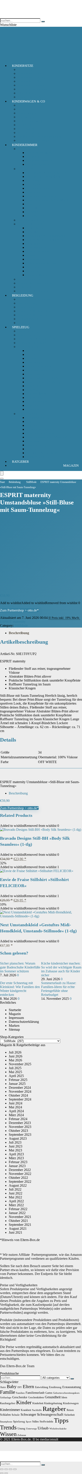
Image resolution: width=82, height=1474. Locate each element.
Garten (48, 1392)
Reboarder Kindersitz (32, 89)
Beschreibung (19, 633)
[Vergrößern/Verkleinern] (1, 1469)
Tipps (61, 1420)
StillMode (31, 482)
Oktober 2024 (18, 1095)
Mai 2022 (15, 1197)
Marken (14, 1025)
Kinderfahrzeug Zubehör (43, 378)
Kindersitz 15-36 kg (31, 77)
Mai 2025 (15, 1072)
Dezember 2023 (20, 1123)
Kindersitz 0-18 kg (30, 73)
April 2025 (16, 1076)
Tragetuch (24, 125)
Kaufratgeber (7, 1403)
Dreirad (31, 354)
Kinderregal (34, 204)
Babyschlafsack (28, 149)
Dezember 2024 (20, 1087)
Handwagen (34, 362)
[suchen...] (43, 21)
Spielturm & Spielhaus (41, 453)
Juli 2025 (15, 1068)
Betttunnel (33, 243)
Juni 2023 (15, 1146)
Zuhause (21, 1435)
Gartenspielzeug (37, 417)
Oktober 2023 (18, 1130)
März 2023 (16, 1158)
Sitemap (14, 1029)
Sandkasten (34, 441)
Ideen (64, 1397)
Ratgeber (20, 461)
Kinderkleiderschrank (41, 196)
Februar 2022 (18, 1209)
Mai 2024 (15, 1107)
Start (2, 482)
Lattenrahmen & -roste (41, 263)
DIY (19, 1387)
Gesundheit (53, 1397)
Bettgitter (32, 232)
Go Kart (32, 358)
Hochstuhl (33, 184)
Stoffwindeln (46, 1421)
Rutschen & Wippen (40, 433)
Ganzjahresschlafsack (41, 152)
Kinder (23, 1402)
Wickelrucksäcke (57, 1428)
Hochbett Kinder (37, 188)
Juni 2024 (15, 1103)
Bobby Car (34, 350)
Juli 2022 (15, 1189)
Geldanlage (5, 1397)
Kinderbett (33, 192)
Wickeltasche (26, 129)
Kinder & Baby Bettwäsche (45, 239)
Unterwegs (31, 1428)
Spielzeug (20, 327)
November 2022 (20, 1174)
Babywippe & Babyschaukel (46, 172)
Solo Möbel (25, 169)
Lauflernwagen (36, 401)
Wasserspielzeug (37, 457)
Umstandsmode (28, 319)
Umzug (21, 1428)
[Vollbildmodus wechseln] (6, 1469)
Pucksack (32, 156)
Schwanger (28, 1414)
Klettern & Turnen (39, 429)
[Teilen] (10, 1469)
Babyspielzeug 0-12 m (33, 331)
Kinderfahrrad (36, 374)
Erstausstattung (71, 1387)
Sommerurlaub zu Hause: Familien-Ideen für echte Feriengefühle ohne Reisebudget (58, 989)
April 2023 (16, 1154)
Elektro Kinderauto (39, 366)
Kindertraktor (35, 397)
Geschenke (19, 1397)
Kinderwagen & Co (28, 101)
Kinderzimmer (24, 145)
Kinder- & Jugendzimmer (35, 283)
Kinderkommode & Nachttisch (47, 200)
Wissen (8, 1434)
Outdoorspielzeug (29, 413)
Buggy (22, 109)
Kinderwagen (26, 113)
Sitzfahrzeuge (35, 409)
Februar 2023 (18, 1162)
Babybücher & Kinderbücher (37, 339)
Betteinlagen (35, 228)
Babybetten (34, 180)
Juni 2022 (15, 1193)
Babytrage (24, 105)
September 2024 (20, 1099)
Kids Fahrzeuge (28, 346)
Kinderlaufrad (35, 390)
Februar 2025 (18, 1080)
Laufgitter (33, 208)
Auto (3, 1387)
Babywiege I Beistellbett (43, 176)
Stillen (35, 1421)
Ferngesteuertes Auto (40, 370)
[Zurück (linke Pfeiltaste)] (1, 1473)
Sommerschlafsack (39, 160)
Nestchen (32, 267)
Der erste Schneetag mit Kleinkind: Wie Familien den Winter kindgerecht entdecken (20, 989)
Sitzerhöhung (26, 93)
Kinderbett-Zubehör (31, 224)
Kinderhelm (34, 386)
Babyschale (25, 69)
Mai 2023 (15, 1150)
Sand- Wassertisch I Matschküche (49, 437)
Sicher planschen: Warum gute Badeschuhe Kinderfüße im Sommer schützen (20, 967)
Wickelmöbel (35, 216)
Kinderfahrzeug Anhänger (44, 382)
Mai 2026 (15, 1060)
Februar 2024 (18, 1119)
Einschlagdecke (37, 247)
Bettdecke (33, 271)
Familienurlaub (35, 1392)
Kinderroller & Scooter (42, 393)
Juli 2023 (15, 1142)
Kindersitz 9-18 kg (30, 81)
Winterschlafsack (38, 164)
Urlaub (43, 1428)
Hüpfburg (33, 421)
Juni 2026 (15, 1056)
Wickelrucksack (28, 132)
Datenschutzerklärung (24, 1021)
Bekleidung (22, 295)
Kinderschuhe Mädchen (34, 311)
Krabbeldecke (35, 259)
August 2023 (18, 1138)
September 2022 (20, 1181)
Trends (8, 1427)
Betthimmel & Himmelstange (46, 236)
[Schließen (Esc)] (15, 1469)
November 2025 (20, 1064)
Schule (16, 1414)
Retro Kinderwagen (31, 121)
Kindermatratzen (37, 251)
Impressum (16, 1018)
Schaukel (32, 449)
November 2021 (20, 1217)
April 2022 (16, 1201)
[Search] (1, 478)
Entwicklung (41, 1387)
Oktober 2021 (18, 1221)
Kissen (31, 255)
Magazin (71, 465)
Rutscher (32, 405)
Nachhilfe (37, 1410)
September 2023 (20, 1134)
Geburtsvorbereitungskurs (66, 1393)
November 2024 (20, 1091)
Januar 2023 (17, 1166)
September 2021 (20, 1224)
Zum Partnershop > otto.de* (19, 610)
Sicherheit (24, 287)
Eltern (28, 1386)
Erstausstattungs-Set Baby (35, 299)
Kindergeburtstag (53, 1403)
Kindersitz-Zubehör (31, 85)
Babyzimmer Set (28, 279)
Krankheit (26, 1410)
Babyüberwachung (30, 220)
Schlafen (5, 1414)
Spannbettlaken (36, 275)
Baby (12, 1386)
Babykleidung (27, 303)
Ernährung (55, 1387)
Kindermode (26, 307)
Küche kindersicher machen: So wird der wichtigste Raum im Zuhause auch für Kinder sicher (61, 969)
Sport (28, 1421)
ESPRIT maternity (13, 621)
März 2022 (16, 1205)
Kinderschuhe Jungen (32, 315)
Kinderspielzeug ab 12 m (34, 335)
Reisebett (32, 212)
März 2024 (16, 1115)
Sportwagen (25, 117)
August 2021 (18, 1228)
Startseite (15, 1010)
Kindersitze (22, 65)
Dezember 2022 (20, 1170)
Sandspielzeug (36, 445)
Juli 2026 (15, 1052)
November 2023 (20, 1127)
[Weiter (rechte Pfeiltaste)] (6, 1473)
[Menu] (1, 473)
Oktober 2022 (18, 1177)
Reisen (70, 1410)
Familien (20, 1393)
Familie (7, 1392)
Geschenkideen (36, 1397)
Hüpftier (32, 425)
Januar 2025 (17, 1083)
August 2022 (18, 1185)
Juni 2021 (15, 1232)
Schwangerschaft (50, 1414)
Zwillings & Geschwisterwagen (39, 136)
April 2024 (16, 1111)
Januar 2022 (17, 1213)
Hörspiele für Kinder (31, 343)
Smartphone (6, 1421)
